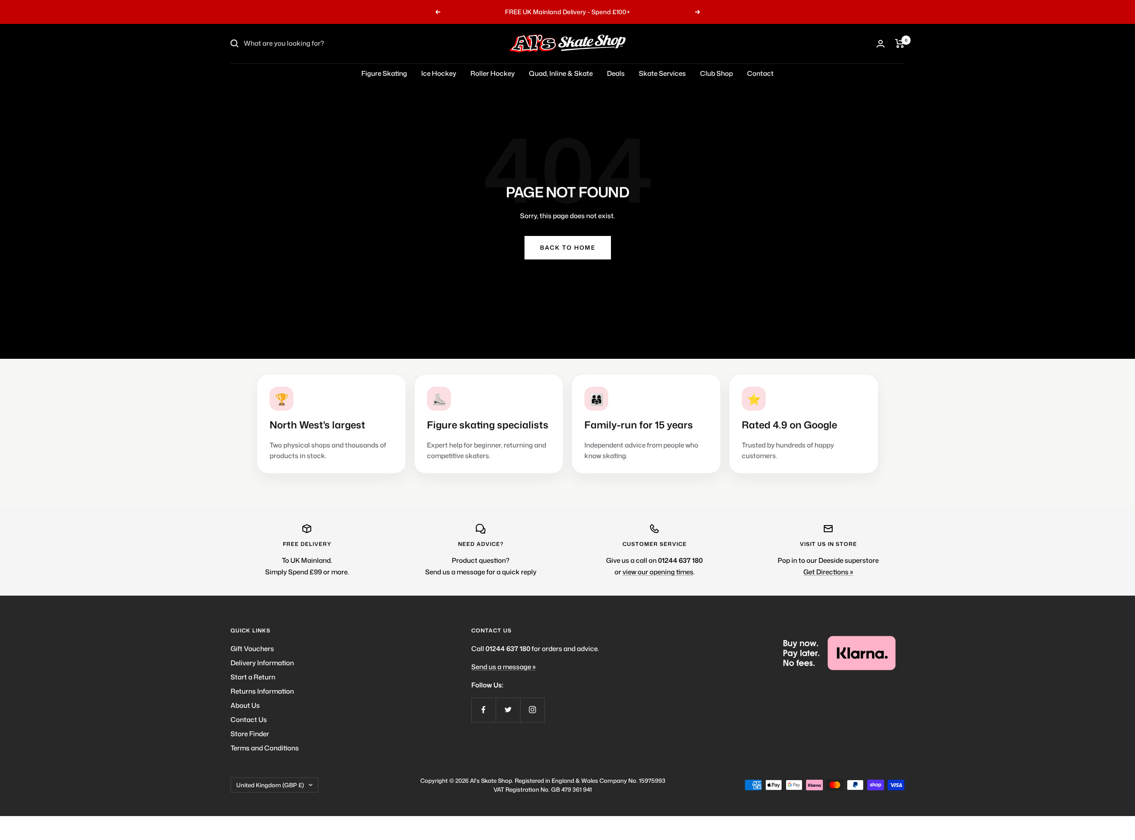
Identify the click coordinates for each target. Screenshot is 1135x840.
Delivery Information (262, 662)
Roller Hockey (492, 73)
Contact (760, 73)
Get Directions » (828, 572)
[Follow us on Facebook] (483, 710)
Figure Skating (384, 73)
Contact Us (249, 719)
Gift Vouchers (252, 648)
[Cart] (899, 43)
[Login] (881, 43)
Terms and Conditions (265, 748)
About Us (245, 705)
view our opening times (657, 572)
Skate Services (662, 73)
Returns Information (262, 691)
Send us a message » (503, 666)
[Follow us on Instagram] (532, 710)
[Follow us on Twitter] (508, 710)
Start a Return (253, 677)
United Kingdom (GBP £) (270, 785)
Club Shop (716, 73)
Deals (616, 73)
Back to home (567, 247)
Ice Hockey (438, 73)
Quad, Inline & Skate (561, 73)
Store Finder (250, 733)
